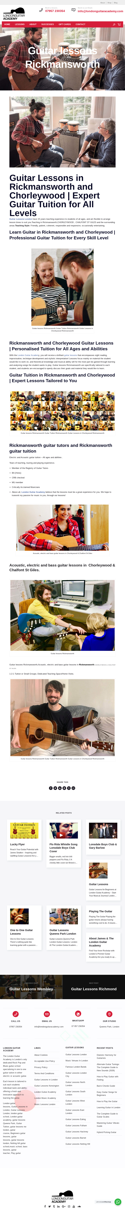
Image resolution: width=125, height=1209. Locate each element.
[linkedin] (60, 788)
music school (16, 1146)
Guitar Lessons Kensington (46, 1086)
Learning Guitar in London (108, 1107)
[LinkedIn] (58, 1207)
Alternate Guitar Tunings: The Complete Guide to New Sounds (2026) (108, 1067)
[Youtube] (73, 1207)
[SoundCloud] (79, 1207)
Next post (94, 983)
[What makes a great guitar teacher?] (62, 755)
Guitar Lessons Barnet (76, 1138)
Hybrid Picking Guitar (106, 1132)
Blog (115, 3)
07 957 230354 (78, 1026)
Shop (109, 3)
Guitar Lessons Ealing (76, 1119)
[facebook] (51, 788)
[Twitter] (49, 1207)
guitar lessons (70, 355)
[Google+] (64, 1207)
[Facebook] (45, 1207)
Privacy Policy (40, 1067)
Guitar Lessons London (76, 1054)
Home (7, 24)
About (102, 3)
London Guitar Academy (45, 1092)
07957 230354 (15, 1027)
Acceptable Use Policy (44, 1061)
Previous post (31, 983)
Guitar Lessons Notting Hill (78, 1144)
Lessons (20, 24)
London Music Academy (45, 1098)
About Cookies (41, 1055)
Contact (80, 24)
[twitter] (55, 788)
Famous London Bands (76, 1067)
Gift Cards (65, 24)
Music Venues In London (77, 1060)
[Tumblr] (54, 1207)
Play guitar (16, 1153)
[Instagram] (69, 1207)
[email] (74, 788)
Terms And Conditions (44, 1073)
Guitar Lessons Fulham (76, 1125)
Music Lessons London (44, 1104)
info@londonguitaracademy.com (100, 11)
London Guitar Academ (28, 355)
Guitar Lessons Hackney (77, 1132)
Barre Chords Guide (106, 1086)
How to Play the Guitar (107, 1101)
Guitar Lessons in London (46, 1080)
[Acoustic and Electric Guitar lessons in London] (62, 430)
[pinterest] (64, 788)
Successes (47, 24)
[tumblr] (69, 788)
